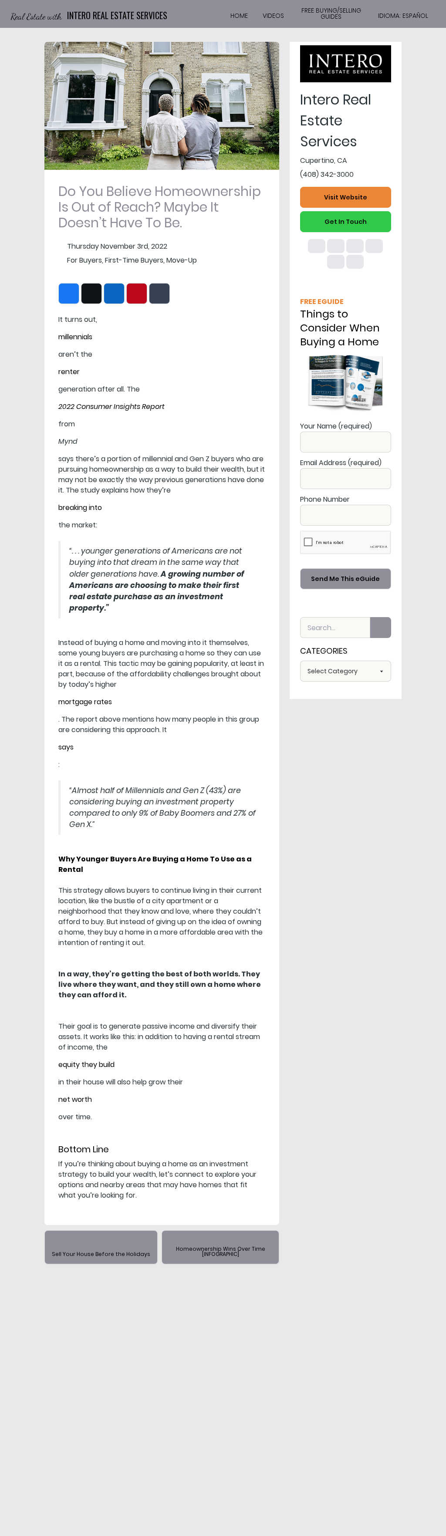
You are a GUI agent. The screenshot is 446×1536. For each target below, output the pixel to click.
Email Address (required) (341, 463)
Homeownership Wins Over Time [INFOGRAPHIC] (220, 1251)
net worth (75, 1099)
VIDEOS (273, 15)
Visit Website (345, 197)
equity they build (86, 1065)
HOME (239, 15)
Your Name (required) (336, 426)
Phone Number (325, 499)
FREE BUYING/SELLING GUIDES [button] (331, 14)
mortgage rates (85, 702)
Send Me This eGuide (345, 578)
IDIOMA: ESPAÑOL (403, 15)
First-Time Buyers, (135, 260)
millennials (75, 337)
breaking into (80, 508)
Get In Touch (345, 221)
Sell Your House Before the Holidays (101, 1254)
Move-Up (181, 260)
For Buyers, (85, 260)
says (66, 747)
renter (69, 372)
